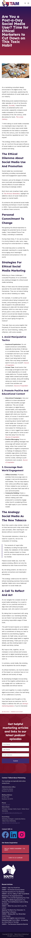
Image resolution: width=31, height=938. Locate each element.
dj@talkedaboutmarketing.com (11, 823)
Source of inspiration (21, 386)
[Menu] (28, 3)
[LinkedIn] (13, 834)
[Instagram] (21, 834)
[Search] (25, 3)
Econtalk (11, 105)
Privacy (21, 936)
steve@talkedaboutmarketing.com (12, 813)
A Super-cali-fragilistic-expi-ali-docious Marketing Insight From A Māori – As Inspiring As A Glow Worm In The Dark (15, 920)
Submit (15, 761)
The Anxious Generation (12, 193)
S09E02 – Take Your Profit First (11, 887)
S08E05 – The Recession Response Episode (15, 924)
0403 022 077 (6, 805)
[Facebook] (5, 834)
